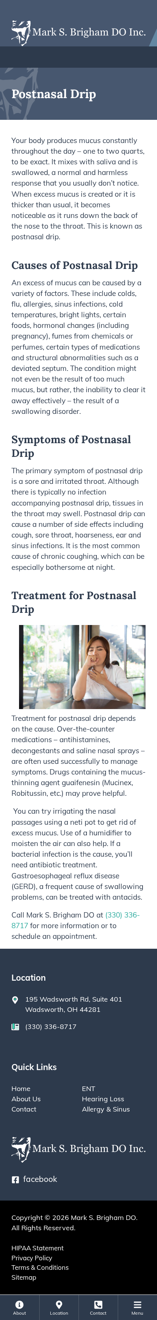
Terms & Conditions (40, 1267)
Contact (23, 1109)
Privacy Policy (31, 1258)
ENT (88, 1088)
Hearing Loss (103, 1098)
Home (20, 1088)
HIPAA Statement (37, 1248)
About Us (26, 1098)
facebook (40, 1179)
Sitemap (23, 1277)
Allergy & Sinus (106, 1109)
